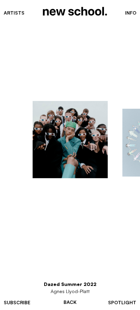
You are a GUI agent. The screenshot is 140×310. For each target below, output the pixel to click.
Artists (14, 13)
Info (130, 13)
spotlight (122, 302)
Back (70, 302)
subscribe (17, 302)
